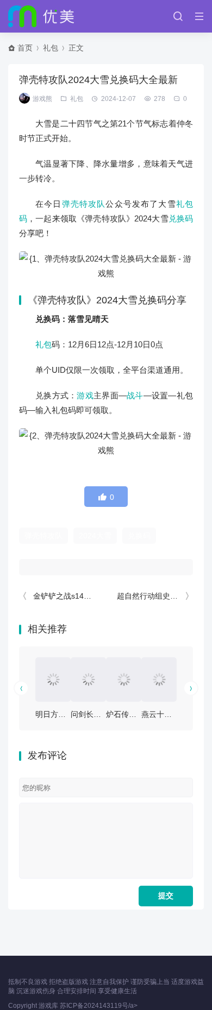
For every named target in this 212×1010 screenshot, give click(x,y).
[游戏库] (41, 16)
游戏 (85, 395)
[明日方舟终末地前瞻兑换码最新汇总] (53, 679)
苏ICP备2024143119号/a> (99, 1005)
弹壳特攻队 (84, 203)
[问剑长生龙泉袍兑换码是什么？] (88, 679)
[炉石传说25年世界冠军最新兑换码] (123, 679)
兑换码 (181, 218)
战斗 (135, 395)
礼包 (50, 47)
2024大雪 (95, 535)
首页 (25, 47)
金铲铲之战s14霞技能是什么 (81, 596)
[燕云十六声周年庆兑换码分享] (159, 679)
